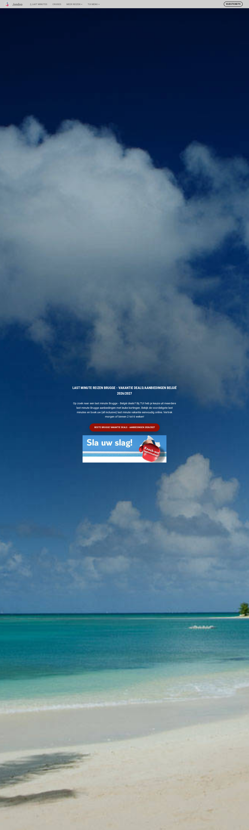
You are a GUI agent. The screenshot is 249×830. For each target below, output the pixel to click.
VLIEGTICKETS (233, 4)
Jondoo (17, 4)
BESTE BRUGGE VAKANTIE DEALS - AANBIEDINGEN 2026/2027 (124, 427)
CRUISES (56, 4)
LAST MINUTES (39, 4)
